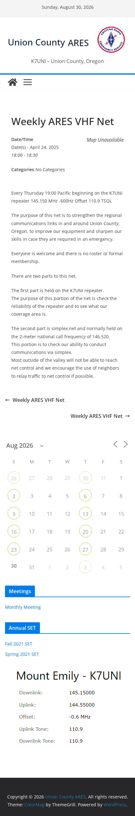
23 (14, 549)
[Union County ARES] (12, 82)
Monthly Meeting (23, 607)
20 (85, 532)
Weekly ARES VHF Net (38, 400)
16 (14, 532)
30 (85, 478)
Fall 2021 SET (18, 644)
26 (14, 478)
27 (85, 549)
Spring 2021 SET (22, 654)
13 (85, 514)
